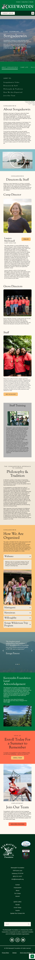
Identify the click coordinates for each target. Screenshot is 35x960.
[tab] (10, 67)
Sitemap (14, 952)
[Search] (29, 924)
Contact (18, 2)
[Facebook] (12, 940)
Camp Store (25, 2)
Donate (31, 2)
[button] (32, 13)
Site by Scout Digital (25, 952)
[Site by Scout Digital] (32, 952)
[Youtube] (23, 940)
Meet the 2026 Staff (11, 394)
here (9, 700)
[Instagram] (17, 940)
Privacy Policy (5, 952)
